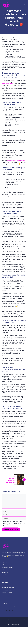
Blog (4, 585)
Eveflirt (4, 575)
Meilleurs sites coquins (8, 564)
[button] (20, 4)
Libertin (14, 28)
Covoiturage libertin (7, 590)
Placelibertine (6, 572)
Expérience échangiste (8, 587)
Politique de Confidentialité (18, 620)
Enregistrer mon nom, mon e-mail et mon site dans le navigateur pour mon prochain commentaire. (14, 523)
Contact (14, 622)
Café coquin (6, 569)
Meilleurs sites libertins (8, 567)
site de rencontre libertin (11, 305)
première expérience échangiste (16, 160)
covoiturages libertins (8, 83)
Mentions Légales (7, 620)
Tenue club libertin (7, 592)
